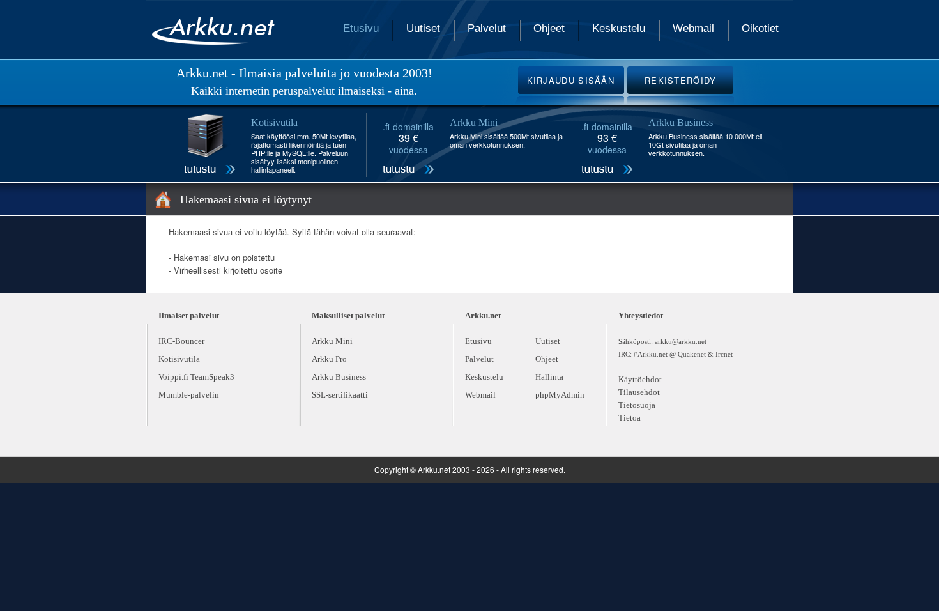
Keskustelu (618, 28)
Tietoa (629, 417)
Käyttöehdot (640, 379)
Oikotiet (760, 28)
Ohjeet (549, 28)
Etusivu (361, 28)
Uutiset (423, 28)
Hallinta (549, 377)
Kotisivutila (179, 359)
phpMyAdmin (559, 394)
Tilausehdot (639, 392)
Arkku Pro (329, 359)
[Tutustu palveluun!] (209, 145)
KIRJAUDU (571, 80)
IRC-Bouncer (181, 341)
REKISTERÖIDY (681, 80)
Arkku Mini (332, 341)
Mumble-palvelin (188, 394)
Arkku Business (339, 377)
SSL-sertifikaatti (340, 394)
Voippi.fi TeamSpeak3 (196, 377)
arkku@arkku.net (680, 341)
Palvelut (487, 28)
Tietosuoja (636, 405)
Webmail (693, 28)
